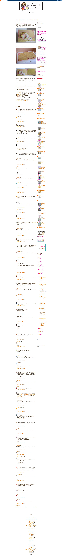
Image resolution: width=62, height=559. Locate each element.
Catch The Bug (19, 97)
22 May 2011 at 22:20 (21, 272)
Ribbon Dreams (40, 156)
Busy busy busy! (41, 307)
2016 (39, 258)
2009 (39, 334)
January (40, 331)
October (40, 269)
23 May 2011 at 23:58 (21, 418)
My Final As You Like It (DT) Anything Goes (43, 105)
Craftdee (18, 466)
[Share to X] (27, 99)
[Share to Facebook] (28, 99)
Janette (18, 214)
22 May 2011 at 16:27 (21, 126)
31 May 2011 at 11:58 (21, 497)
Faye (18, 355)
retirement (31, 546)
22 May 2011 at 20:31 (21, 212)
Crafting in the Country (41, 136)
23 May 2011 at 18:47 (21, 405)
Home (17, 19)
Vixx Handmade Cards (41, 151)
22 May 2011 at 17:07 (21, 149)
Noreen (18, 274)
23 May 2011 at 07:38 (21, 321)
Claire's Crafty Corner (41, 185)
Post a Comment (18, 505)
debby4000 (18, 341)
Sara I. (18, 158)
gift (31, 535)
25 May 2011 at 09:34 (21, 433)
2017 (39, 257)
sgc (17, 301)
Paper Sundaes (19, 96)
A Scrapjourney (40, 108)
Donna (18, 428)
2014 (39, 261)
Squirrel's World (40, 103)
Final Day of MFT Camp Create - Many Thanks (43, 177)
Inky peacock (41, 296)
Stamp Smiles (40, 175)
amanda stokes (19, 108)
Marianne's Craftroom (41, 118)
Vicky (18, 143)
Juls (17, 494)
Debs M (18, 177)
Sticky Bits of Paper (41, 202)
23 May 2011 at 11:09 (21, 368)
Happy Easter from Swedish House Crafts (43, 167)
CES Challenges (19, 91)
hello (31, 539)
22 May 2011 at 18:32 (21, 164)
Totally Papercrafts (19, 94)
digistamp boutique (30, 528)
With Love (42, 213)
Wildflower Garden (41, 308)
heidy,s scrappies (40, 170)
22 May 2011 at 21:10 (21, 235)
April (40, 327)
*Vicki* (26, 403)
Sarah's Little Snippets (20, 407)
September (40, 270)
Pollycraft (30, 520)
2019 (39, 254)
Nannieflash (18, 380)
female (30, 532)
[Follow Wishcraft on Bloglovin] (39, 27)
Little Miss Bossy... (41, 286)
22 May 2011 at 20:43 (21, 218)
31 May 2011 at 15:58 (21, 503)
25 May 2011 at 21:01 (21, 454)
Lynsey (18, 237)
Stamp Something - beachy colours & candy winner (42, 291)
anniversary (31, 522)
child (30, 524)
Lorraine (18, 421)
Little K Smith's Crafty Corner (41, 98)
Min (17, 391)
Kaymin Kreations (19, 396)
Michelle (18, 362)
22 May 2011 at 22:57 (21, 299)
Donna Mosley (19, 251)
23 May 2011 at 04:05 (21, 305)
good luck (31, 536)
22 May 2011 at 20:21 (21, 207)
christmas (30, 526)
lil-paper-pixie (19, 228)
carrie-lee (18, 489)
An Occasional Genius (20, 456)
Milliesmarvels (19, 474)
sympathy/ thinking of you (31, 549)
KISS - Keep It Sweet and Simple (42, 83)
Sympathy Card (43, 181)
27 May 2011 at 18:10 (21, 480)
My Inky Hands (40, 217)
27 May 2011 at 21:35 (21, 486)
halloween (31, 538)
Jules (18, 259)
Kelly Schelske (19, 209)
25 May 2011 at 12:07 (21, 449)
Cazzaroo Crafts (40, 222)
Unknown (18, 116)
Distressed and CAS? (42, 303)
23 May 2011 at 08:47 (21, 339)
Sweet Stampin (19, 92)
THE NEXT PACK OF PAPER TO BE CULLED (43, 90)
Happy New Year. (40, 200)
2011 (39, 265)
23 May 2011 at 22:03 (21, 411)
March (40, 328)
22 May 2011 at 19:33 (21, 192)
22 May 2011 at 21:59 (21, 257)
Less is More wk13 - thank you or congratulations (42, 324)
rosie (17, 499)
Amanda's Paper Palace (41, 190)
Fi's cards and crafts (41, 93)
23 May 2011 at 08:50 (21, 346)
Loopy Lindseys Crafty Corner (41, 227)
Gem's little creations (41, 207)
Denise (18, 137)
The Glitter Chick (40, 146)
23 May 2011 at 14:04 (21, 384)
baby (19, 100)
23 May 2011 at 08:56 (21, 352)
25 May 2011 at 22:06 (21, 463)
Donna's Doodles (40, 180)
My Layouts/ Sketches (22, 19)
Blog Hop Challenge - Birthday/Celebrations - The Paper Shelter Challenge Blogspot (42, 123)
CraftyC (18, 182)
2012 (39, 264)
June (40, 274)
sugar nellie (31, 548)
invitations (31, 540)
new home (31, 545)
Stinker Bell (42, 171)
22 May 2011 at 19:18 (21, 187)
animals (30, 521)
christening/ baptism (24, 100)
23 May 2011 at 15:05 (21, 389)
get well (31, 534)
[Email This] (26, 99)
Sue (17, 201)
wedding (31, 552)
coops (18, 333)
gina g (18, 288)
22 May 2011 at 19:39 (21, 198)
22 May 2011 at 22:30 (21, 279)
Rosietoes (18, 435)
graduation (31, 537)
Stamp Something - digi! (42, 318)
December (40, 266)
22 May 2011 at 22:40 (21, 285)
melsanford (18, 445)
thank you (31, 550)
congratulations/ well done (31, 527)
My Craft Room (36, 19)
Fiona (18, 166)
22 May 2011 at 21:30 (21, 241)
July (40, 273)
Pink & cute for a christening (21, 23)
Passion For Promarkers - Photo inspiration (43, 143)
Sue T (18, 386)
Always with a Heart (41, 88)
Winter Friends (43, 137)
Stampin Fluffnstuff (41, 113)
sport (31, 547)
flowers (31, 533)
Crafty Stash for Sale (30, 19)
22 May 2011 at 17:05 (21, 141)
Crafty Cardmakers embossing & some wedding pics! (42, 301)
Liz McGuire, (19, 294)
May (40, 276)
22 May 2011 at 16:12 (21, 114)
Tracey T (18, 413)
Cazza (18, 323)
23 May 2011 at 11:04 (21, 360)
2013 (39, 262)
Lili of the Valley (19, 95)
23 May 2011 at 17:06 (21, 397)
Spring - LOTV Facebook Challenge (43, 192)
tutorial (31, 551)
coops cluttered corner (41, 141)
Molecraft (39, 195)
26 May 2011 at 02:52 (21, 472)
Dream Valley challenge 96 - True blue (43, 204)
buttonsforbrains (40, 131)
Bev (17, 451)
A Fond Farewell (43, 186)
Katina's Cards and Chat (42, 212)
